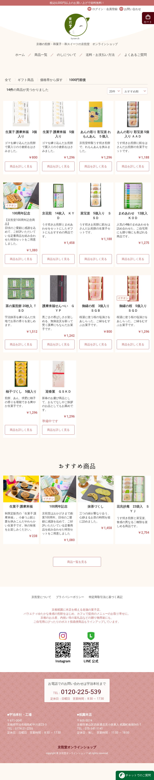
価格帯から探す (51, 80)
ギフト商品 (26, 80)
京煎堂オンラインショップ (77, 747)
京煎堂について (41, 597)
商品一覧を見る (77, 561)
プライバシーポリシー (70, 597)
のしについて (66, 55)
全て (8, 80)
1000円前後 (77, 80)
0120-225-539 (81, 692)
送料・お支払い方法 (100, 55)
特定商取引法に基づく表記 (106, 597)
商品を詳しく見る (21, 166)
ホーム (20, 55)
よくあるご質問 (135, 55)
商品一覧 (40, 55)
